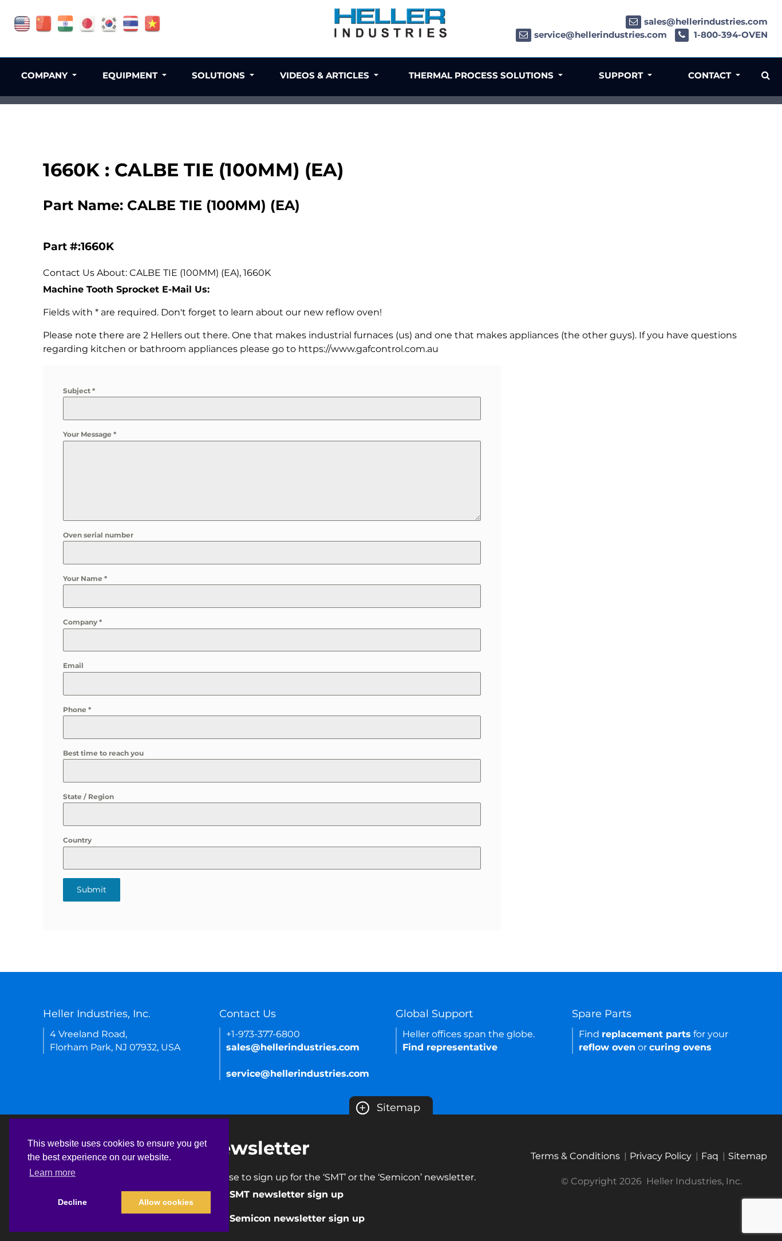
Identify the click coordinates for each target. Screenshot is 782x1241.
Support (622, 75)
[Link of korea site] (109, 23)
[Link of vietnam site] (152, 23)
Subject (79, 390)
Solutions (219, 75)
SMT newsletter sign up (286, 1194)
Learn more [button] (52, 1172)
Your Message (89, 434)
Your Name (85, 578)
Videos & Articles (326, 75)
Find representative (449, 1047)
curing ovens (680, 1047)
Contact (710, 75)
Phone (77, 709)
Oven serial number (98, 535)
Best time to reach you (103, 753)
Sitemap (389, 1108)
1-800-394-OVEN (730, 34)
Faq (709, 1156)
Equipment (131, 75)
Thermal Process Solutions (482, 75)
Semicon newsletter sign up (297, 1218)
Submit (91, 889)
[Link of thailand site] (131, 23)
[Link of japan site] (87, 23)
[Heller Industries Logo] (391, 22)
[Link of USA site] (22, 23)
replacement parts (646, 1034)
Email (73, 665)
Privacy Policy (661, 1156)
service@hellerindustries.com (600, 34)
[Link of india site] (65, 23)
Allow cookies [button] (166, 1202)
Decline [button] (72, 1202)
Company (82, 622)
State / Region (88, 796)
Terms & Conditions (575, 1156)
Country (77, 840)
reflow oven (607, 1047)
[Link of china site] (44, 23)
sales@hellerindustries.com (706, 21)
